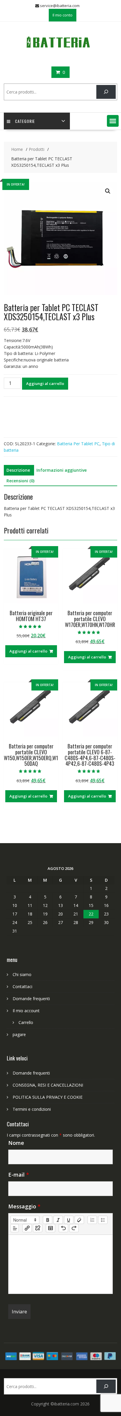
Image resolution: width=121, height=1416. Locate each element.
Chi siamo (22, 974)
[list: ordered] (92, 1220)
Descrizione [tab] (18, 470)
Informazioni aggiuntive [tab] (61, 470)
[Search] (105, 92)
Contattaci (22, 986)
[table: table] (50, 1228)
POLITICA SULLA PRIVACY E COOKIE (48, 1097)
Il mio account (26, 1010)
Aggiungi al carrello (45, 383)
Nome (16, 1142)
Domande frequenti (31, 998)
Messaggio (24, 1206)
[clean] (79, 1220)
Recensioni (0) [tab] (20, 480)
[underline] (68, 1220)
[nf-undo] (63, 1228)
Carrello (26, 1022)
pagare (19, 1034)
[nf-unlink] (37, 1228)
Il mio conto (63, 15)
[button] (113, 121)
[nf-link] (27, 1228)
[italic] (58, 1220)
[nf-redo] (74, 1228)
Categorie (25, 121)
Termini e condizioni (32, 1109)
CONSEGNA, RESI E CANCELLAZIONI (48, 1085)
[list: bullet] (102, 1220)
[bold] (47, 1220)
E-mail (18, 1174)
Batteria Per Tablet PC (78, 443)
